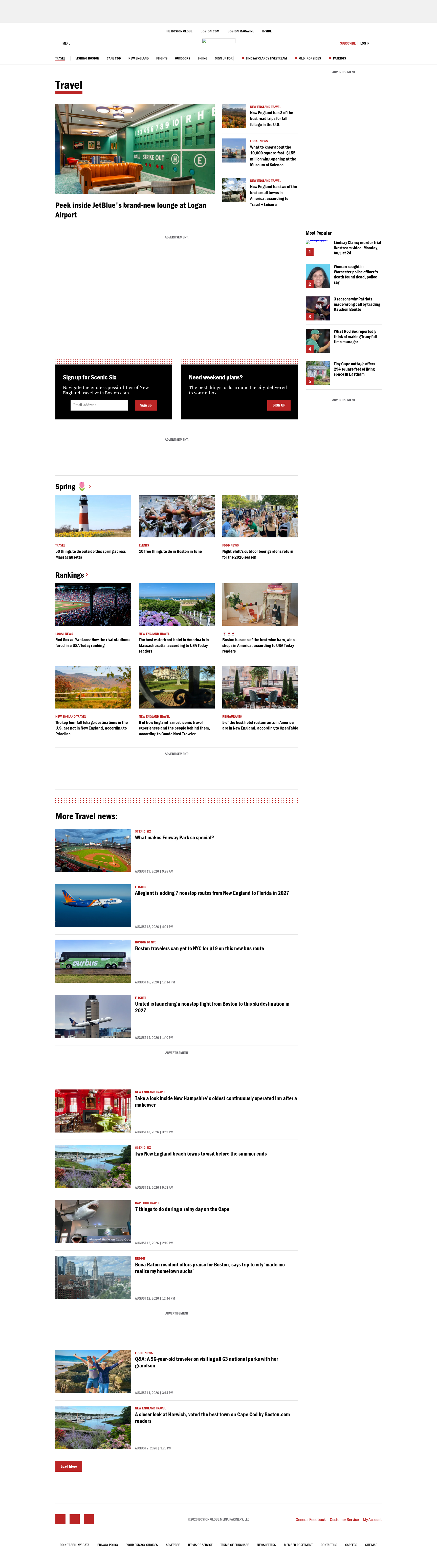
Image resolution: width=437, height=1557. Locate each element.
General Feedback (311, 1519)
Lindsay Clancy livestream (266, 58)
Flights (161, 58)
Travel (60, 58)
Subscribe (348, 43)
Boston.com (210, 31)
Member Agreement (298, 1544)
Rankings (69, 575)
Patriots (339, 58)
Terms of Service (200, 1544)
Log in (364, 43)
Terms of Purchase (235, 1544)
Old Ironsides (310, 58)
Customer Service (344, 1519)
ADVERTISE (173, 1544)
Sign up (146, 405)
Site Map (371, 1544)
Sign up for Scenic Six (232, 58)
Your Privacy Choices (142, 1544)
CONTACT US (329, 1544)
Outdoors (182, 58)
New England (138, 58)
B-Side (267, 31)
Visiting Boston (87, 58)
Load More (69, 1466)
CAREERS (351, 1544)
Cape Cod (114, 58)
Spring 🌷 (71, 486)
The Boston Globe (178, 31)
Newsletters (266, 1544)
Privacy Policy (107, 1544)
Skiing (202, 58)
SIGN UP (279, 405)
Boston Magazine (241, 31)
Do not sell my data (74, 1544)
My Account (372, 1519)
